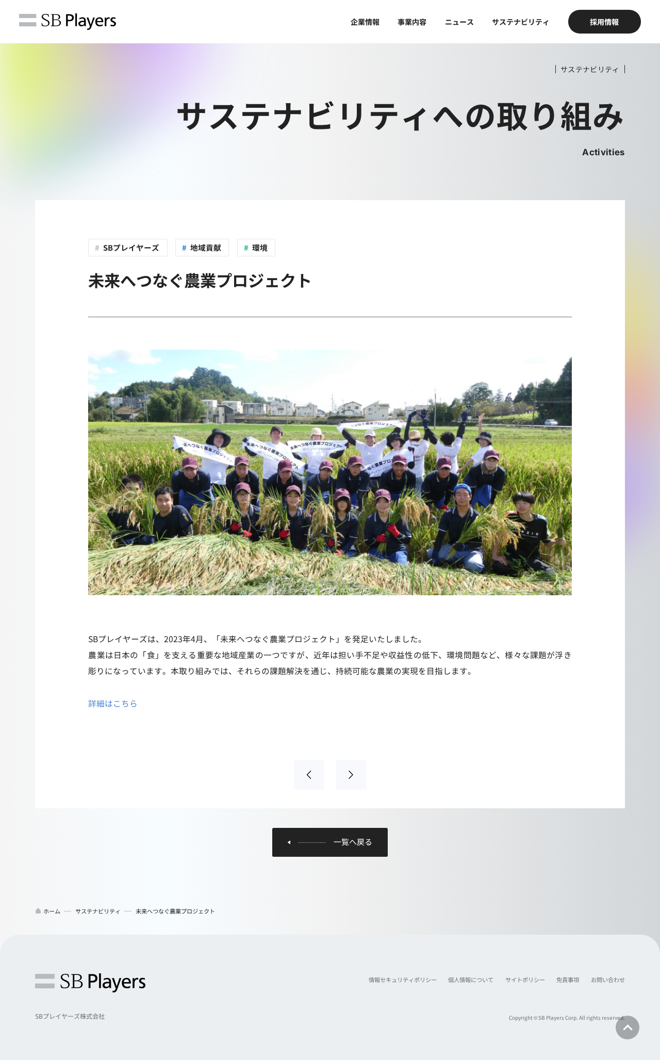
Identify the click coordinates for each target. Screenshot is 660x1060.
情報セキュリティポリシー (403, 979)
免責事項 (567, 979)
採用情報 (604, 22)
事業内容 (412, 22)
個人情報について (470, 979)
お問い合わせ (608, 979)
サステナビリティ (521, 22)
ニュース (459, 22)
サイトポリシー (525, 979)
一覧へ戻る (353, 842)
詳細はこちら (113, 703)
